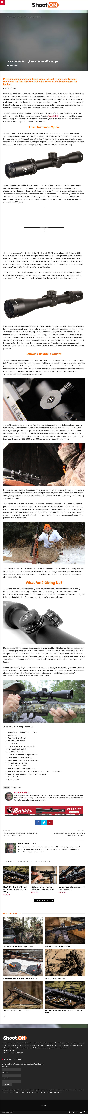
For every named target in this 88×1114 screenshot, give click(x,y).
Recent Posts (16, 787)
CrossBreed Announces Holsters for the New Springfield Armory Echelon (69, 833)
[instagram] (84, 1112)
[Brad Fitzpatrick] (9, 793)
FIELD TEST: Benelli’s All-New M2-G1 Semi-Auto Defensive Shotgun (14, 889)
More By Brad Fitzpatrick (28, 861)
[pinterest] (50, 822)
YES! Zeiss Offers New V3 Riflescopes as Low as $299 (42, 888)
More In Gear (45, 861)
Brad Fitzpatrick (13, 65)
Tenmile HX (53, 116)
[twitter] (44, 822)
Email (5, 1078)
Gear (13, 17)
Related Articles (10, 861)
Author (6, 787)
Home (8, 17)
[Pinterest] (77, 1112)
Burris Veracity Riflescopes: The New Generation (72, 888)
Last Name (5, 1072)
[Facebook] (69, 1112)
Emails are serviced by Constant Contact (50, 1092)
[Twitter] (73, 1112)
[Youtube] (81, 1112)
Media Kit (44, 1105)
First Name (5, 1066)
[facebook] (38, 822)
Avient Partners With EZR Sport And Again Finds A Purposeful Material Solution (20, 833)
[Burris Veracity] (44, 807)
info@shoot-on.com (8, 1050)
